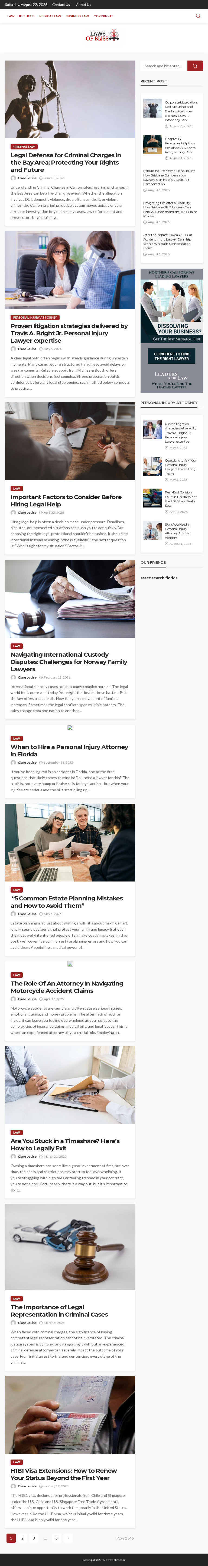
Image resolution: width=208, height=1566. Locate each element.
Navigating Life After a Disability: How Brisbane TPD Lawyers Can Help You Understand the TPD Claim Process (170, 209)
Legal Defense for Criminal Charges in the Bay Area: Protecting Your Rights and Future (66, 162)
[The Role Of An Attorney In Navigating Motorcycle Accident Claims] (70, 964)
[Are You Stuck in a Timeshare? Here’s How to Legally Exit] (70, 1085)
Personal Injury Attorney (35, 317)
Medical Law (49, 16)
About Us (83, 4)
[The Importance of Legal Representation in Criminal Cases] (70, 1247)
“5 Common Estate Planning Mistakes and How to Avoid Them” (67, 902)
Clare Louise (27, 178)
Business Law (77, 16)
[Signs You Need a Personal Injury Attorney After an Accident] (152, 530)
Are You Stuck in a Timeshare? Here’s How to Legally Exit (65, 1144)
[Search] (198, 16)
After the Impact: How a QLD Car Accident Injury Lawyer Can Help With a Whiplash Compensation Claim (167, 241)
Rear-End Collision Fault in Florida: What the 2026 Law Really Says (181, 498)
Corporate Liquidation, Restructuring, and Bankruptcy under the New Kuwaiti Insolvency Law (181, 111)
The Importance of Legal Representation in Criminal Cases (59, 1311)
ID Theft (26, 16)
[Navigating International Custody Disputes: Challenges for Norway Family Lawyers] (70, 599)
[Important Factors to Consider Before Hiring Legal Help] (70, 441)
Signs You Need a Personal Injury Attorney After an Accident (177, 531)
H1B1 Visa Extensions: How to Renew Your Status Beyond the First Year (64, 1474)
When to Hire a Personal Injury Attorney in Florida (69, 750)
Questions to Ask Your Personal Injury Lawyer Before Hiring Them (181, 467)
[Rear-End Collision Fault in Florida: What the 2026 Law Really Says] (152, 498)
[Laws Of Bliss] (104, 38)
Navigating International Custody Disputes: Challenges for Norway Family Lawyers (69, 662)
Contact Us (61, 4)
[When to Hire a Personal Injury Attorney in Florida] (70, 727)
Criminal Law (24, 146)
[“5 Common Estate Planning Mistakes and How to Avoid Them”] (70, 842)
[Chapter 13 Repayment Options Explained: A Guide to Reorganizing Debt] (152, 144)
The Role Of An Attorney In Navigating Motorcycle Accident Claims (67, 987)
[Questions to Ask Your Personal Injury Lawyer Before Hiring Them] (152, 466)
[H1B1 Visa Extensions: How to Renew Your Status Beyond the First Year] (70, 1415)
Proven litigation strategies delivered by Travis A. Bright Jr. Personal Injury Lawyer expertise (69, 333)
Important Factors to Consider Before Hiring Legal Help (66, 500)
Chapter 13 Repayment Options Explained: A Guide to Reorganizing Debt (180, 145)
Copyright (103, 16)
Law (11, 16)
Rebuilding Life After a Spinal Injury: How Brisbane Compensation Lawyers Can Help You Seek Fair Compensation (169, 177)
